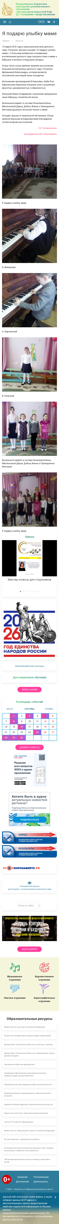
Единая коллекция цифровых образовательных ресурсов (28, 1104)
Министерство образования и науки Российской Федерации (29, 1131)
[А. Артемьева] (29, 235)
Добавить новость (30, 747)
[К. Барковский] (29, 300)
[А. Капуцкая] (29, 364)
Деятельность (41, 1181)
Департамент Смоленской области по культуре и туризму (28, 1044)
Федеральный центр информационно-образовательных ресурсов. (27, 1094)
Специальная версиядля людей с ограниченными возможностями (29, 887)
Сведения (22, 1177)
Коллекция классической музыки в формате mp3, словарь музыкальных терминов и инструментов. (28, 1149)
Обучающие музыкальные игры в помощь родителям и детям (27, 1160)
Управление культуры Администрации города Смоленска (28, 1084)
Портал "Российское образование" (19, 1122)
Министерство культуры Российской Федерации (24, 1027)
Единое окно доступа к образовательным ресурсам (26, 1113)
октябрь (49, 708)
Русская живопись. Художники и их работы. (22, 1139)
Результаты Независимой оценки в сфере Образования (27, 1036)
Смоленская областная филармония (19, 1064)
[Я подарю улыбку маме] (29, 171)
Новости (19, 41)
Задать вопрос (29, 949)
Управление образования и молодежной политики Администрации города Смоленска (25, 1074)
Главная (5, 41)
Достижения (22, 1181)
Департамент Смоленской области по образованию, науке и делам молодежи (29, 1054)
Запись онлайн (29, 689)
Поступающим (41, 1177)
